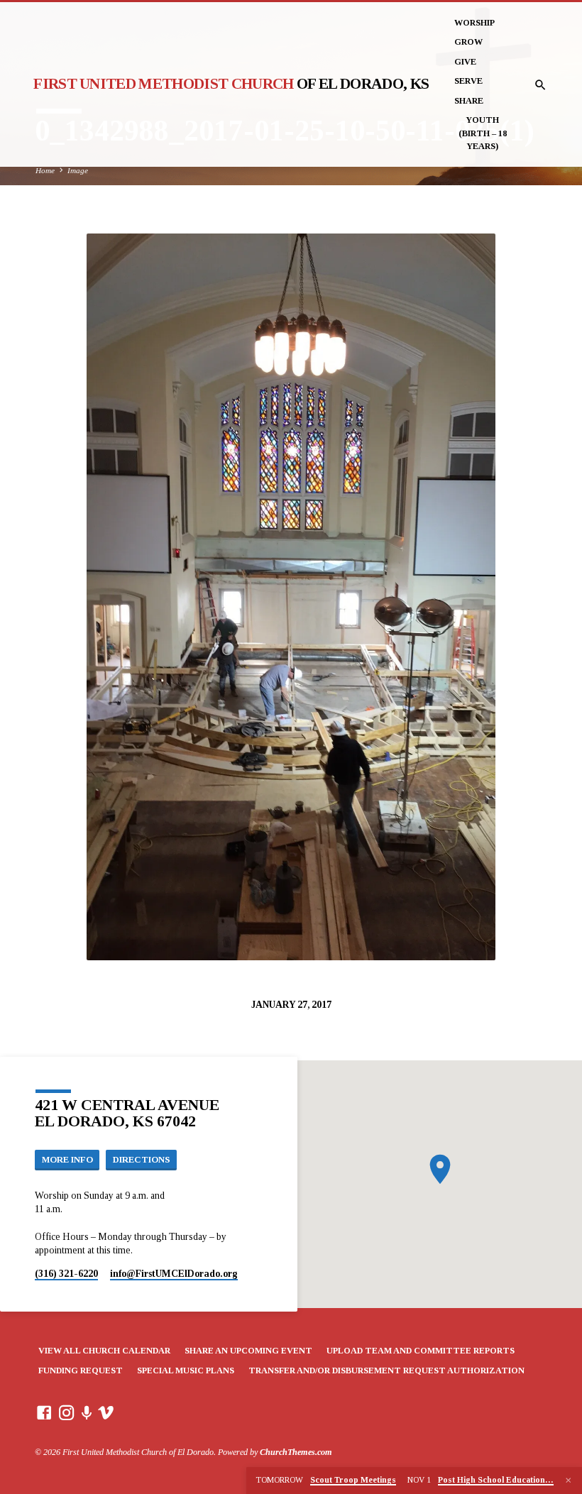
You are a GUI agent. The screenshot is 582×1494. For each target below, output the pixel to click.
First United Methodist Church (231, 83)
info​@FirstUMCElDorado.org (174, 1273)
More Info (67, 1160)
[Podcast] (87, 1413)
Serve (468, 81)
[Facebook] (44, 1413)
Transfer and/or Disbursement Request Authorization (386, 1370)
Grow (468, 42)
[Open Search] (540, 85)
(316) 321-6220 (66, 1273)
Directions (141, 1160)
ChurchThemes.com (296, 1452)
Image (77, 170)
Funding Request (80, 1370)
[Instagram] (66, 1413)
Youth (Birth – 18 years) (483, 133)
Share (468, 101)
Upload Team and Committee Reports (420, 1351)
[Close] (568, 1480)
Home (45, 170)
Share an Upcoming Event (248, 1351)
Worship (474, 23)
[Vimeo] (106, 1413)
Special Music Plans (185, 1370)
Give (465, 62)
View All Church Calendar (104, 1351)
